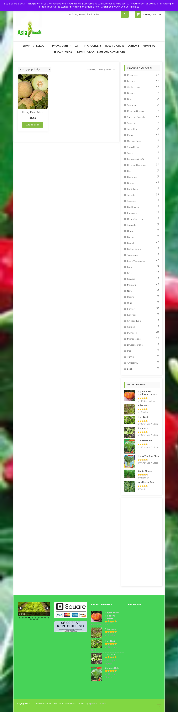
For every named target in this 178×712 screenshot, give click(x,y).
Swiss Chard (133, 147)
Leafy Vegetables (136, 261)
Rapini (130, 297)
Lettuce (131, 81)
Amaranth (132, 363)
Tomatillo (132, 129)
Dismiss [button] (135, 6)
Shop (26, 45)
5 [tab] (32, 617)
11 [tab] (31, 619)
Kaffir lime (132, 189)
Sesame (131, 123)
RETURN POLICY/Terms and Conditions (100, 51)
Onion (130, 231)
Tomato (131, 195)
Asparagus (132, 255)
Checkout (39, 45)
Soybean (131, 201)
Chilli (129, 273)
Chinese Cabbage (136, 165)
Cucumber (133, 75)
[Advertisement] (142, 542)
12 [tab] (34, 619)
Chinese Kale (134, 321)
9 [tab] (45, 617)
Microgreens (93, 45)
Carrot (130, 237)
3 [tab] (26, 617)
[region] (34, 609)
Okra (129, 303)
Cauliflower (133, 207)
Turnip (130, 357)
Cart (78, 45)
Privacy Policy (62, 51)
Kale (129, 267)
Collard (131, 327)
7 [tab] (38, 617)
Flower (130, 309)
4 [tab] (29, 617)
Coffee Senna (134, 249)
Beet (129, 99)
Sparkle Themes (97, 703)
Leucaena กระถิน (135, 159)
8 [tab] (42, 617)
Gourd (130, 243)
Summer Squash (136, 117)
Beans (130, 183)
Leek (129, 369)
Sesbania (132, 105)
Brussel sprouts (135, 345)
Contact (133, 45)
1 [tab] (19, 617)
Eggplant (132, 213)
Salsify (130, 153)
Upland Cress (134, 141)
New (129, 291)
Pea (129, 351)
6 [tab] (35, 617)
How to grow (114, 45)
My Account (60, 45)
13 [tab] (37, 619)
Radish (130, 135)
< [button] (21, 608)
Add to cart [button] (32, 125)
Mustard (131, 285)
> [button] (47, 608)
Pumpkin (132, 333)
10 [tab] (48, 617)
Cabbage (132, 177)
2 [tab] (23, 617)
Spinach (131, 225)
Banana (131, 93)
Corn (129, 171)
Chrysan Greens (135, 111)
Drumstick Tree (135, 219)
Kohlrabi (131, 315)
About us (149, 45)
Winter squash (134, 87)
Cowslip (131, 279)
